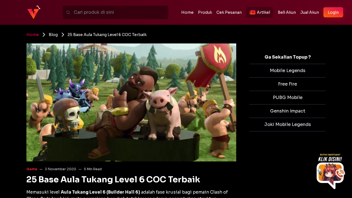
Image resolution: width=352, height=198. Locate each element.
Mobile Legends (288, 70)
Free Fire (287, 84)
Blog (53, 34)
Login (333, 12)
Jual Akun (309, 12)
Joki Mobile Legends (287, 124)
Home (32, 34)
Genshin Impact (287, 111)
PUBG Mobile (287, 97)
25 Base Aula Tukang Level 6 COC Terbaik (107, 34)
